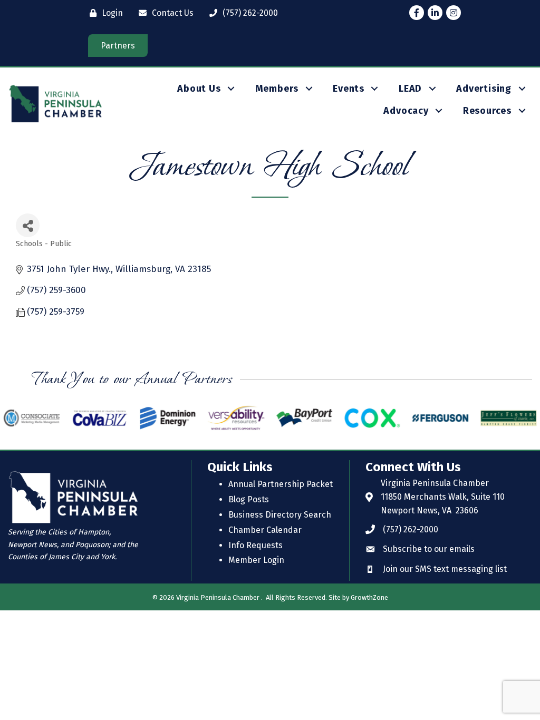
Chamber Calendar (265, 530)
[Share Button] (28, 225)
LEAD (410, 88)
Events (348, 88)
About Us (198, 88)
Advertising (484, 88)
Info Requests (255, 545)
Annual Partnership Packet (280, 484)
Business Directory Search (279, 515)
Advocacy (405, 110)
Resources (487, 110)
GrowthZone (369, 597)
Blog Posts (248, 499)
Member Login (256, 560)
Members (277, 88)
